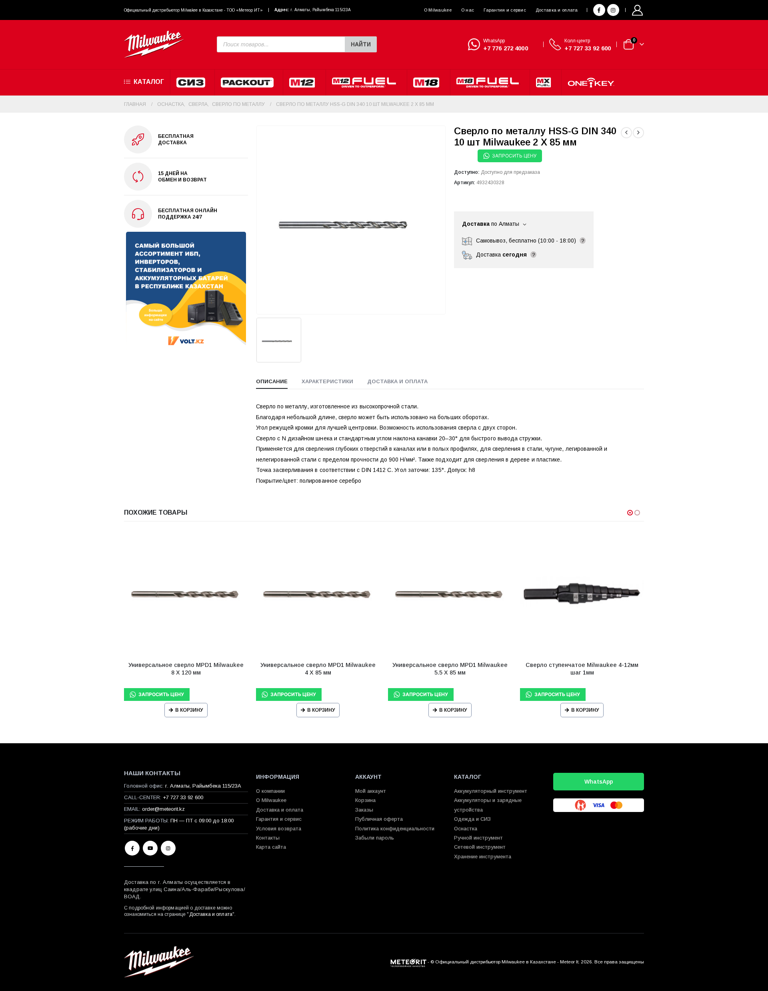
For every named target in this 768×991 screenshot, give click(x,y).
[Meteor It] (408, 961)
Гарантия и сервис (505, 10)
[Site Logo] (154, 44)
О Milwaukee (438, 10)
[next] (638, 132)
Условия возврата (278, 829)
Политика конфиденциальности (394, 829)
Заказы (364, 810)
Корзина (365, 800)
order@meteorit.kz (163, 809)
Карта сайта (271, 847)
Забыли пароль (374, 838)
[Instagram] (613, 10)
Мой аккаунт (370, 791)
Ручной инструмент (478, 838)
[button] (630, 512)
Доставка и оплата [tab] (397, 381)
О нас (467, 10)
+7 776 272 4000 (505, 48)
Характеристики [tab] (327, 381)
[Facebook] (599, 10)
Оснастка (465, 829)
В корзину (189, 710)
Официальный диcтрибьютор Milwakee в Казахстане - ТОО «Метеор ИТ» (193, 10)
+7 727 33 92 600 (587, 48)
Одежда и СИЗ (472, 819)
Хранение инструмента (482, 857)
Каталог (149, 81)
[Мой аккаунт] (637, 10)
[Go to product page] (186, 593)
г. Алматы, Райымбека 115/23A (320, 10)
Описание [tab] (272, 381)
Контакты (268, 838)
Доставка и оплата (557, 10)
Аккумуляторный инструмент (490, 791)
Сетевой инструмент (480, 847)
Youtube (150, 848)
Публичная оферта (379, 819)
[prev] (626, 132)
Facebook (132, 848)
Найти (361, 44)
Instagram (168, 848)
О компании (270, 791)
